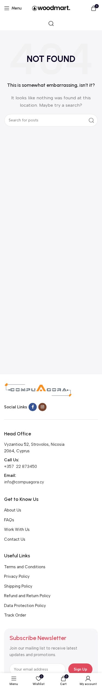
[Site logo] (51, 7)
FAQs (9, 520)
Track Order (15, 615)
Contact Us (14, 539)
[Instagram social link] (42, 407)
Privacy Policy (17, 576)
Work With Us (17, 529)
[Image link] (38, 389)
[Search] (51, 23)
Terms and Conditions (24, 566)
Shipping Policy (18, 586)
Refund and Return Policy (27, 595)
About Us (12, 510)
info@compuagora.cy (24, 482)
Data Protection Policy (25, 605)
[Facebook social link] (33, 407)
